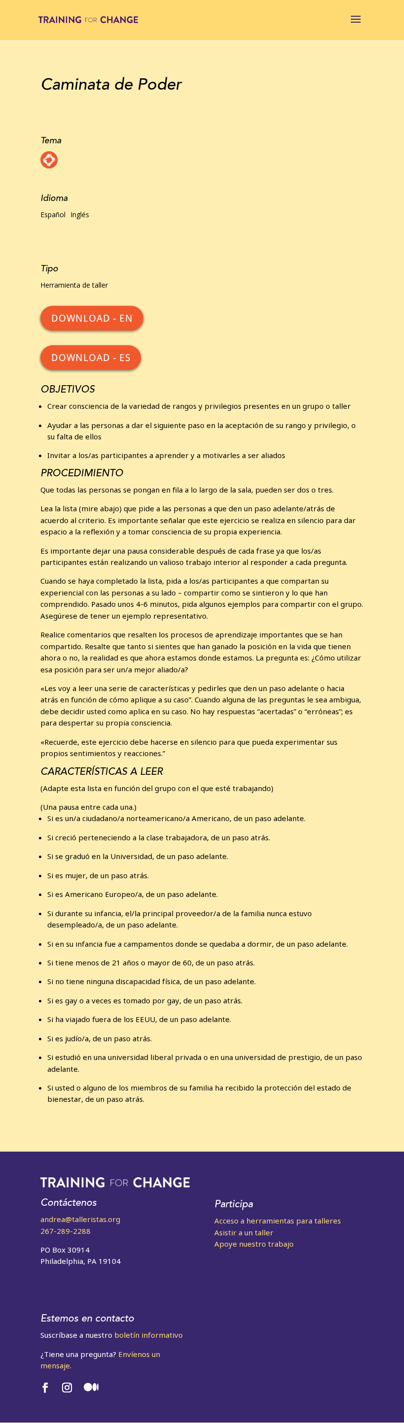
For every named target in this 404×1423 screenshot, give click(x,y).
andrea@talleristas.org (80, 1219)
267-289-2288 (65, 1231)
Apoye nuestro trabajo (254, 1244)
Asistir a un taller (243, 1232)
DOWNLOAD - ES (90, 358)
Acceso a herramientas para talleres (277, 1220)
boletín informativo (148, 1335)
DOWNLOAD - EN (92, 318)
